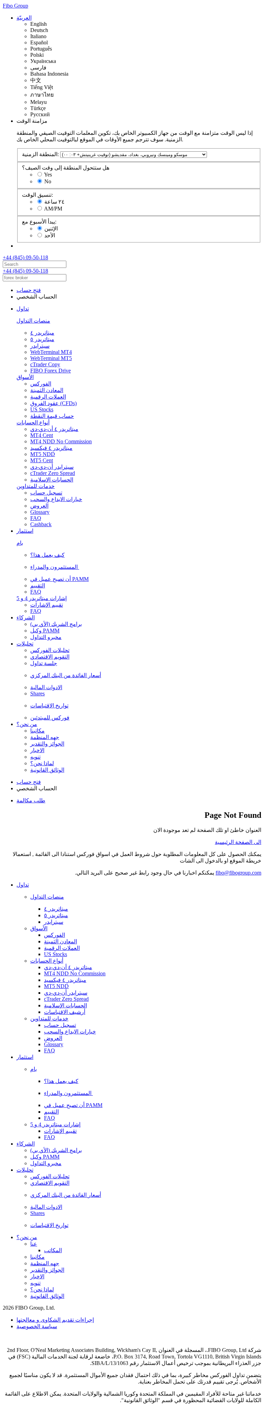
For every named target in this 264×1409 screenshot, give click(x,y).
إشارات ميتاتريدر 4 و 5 (41, 598)
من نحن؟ (26, 724)
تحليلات (24, 644)
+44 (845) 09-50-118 (25, 257)
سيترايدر (40, 346)
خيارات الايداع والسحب (56, 499)
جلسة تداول (43, 663)
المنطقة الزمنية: (40, 154)
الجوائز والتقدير (47, 744)
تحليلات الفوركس (49, 650)
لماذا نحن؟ (42, 763)
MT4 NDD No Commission (61, 441)
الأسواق (25, 377)
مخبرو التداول (46, 637)
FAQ (35, 518)
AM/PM (53, 209)
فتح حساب (28, 290)
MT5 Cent (41, 460)
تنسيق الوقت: (37, 195)
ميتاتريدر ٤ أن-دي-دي (54, 429)
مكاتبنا (37, 731)
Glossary (40, 512)
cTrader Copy (45, 364)
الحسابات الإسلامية (51, 480)
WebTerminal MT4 (51, 352)
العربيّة (24, 18)
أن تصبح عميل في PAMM (59, 579)
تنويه (35, 757)
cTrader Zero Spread (52, 473)
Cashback (41, 524)
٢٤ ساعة (54, 202)
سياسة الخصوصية (36, 1326)
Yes (48, 174)
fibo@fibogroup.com (238, 873)
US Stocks (41, 409)
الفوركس (40, 384)
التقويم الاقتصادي (49, 657)
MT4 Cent (41, 435)
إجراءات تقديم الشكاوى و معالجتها (55, 1320)
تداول (22, 309)
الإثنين (51, 228)
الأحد (49, 235)
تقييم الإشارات (46, 605)
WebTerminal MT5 (51, 358)
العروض (39, 506)
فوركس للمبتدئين (49, 717)
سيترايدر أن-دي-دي (52, 467)
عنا (33, 1244)
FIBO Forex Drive (50, 370)
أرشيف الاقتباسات (64, 1012)
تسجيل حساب (46, 493)
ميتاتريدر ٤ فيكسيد (51, 448)
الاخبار (37, 750)
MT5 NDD (42, 454)
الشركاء (25, 617)
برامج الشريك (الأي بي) (56, 624)
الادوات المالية (46, 687)
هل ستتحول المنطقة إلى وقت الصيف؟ (65, 168)
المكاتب (53, 1250)
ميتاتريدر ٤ (42, 333)
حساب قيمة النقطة (52, 416)
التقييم (37, 585)
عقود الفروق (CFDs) (53, 403)
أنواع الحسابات (33, 422)
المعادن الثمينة (46, 390)
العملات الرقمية (48, 397)
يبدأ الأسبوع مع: (39, 222)
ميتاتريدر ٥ (42, 339)
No (47, 181)
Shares (37, 693)
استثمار (24, 531)
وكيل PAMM (44, 630)
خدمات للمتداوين (35, 486)
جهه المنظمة (44, 737)
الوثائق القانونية (47, 770)
